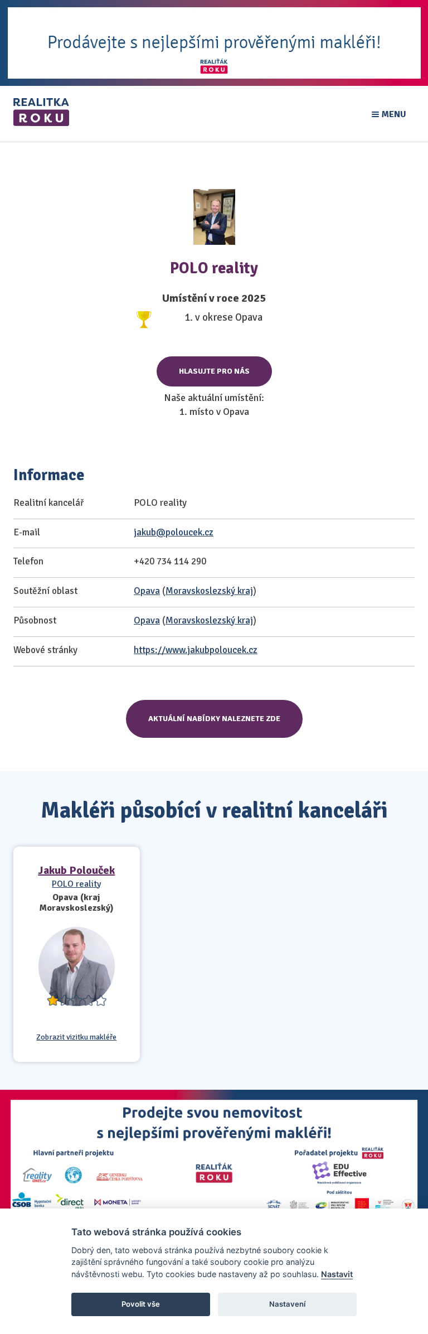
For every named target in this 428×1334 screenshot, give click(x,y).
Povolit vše (140, 1303)
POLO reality (76, 884)
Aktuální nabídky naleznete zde (214, 718)
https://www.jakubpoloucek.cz (195, 650)
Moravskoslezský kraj (209, 591)
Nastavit (337, 1274)
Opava (147, 591)
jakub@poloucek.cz (173, 532)
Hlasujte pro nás (214, 371)
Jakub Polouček (76, 870)
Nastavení (287, 1303)
